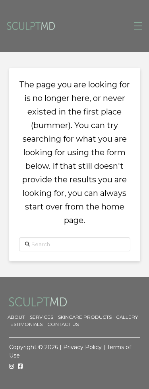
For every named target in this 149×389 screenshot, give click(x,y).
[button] (138, 26)
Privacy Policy (82, 347)
